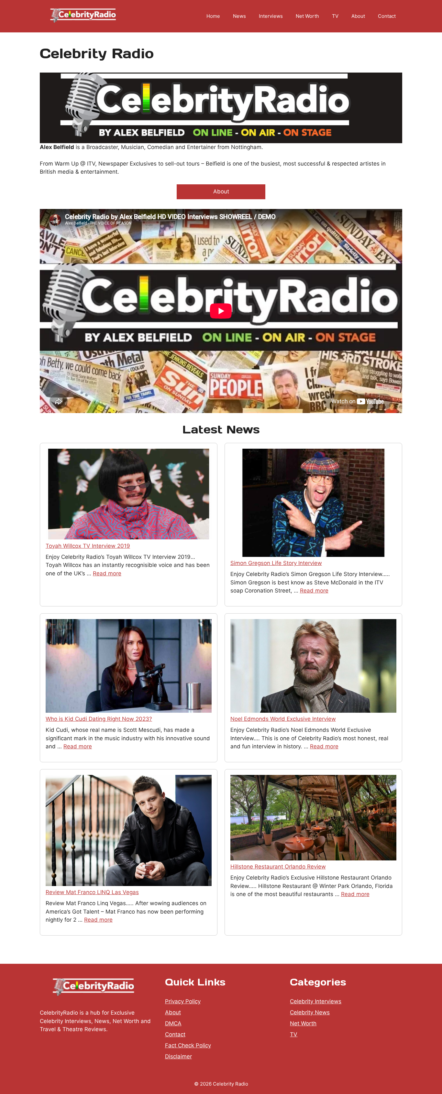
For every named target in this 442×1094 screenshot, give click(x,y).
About (358, 16)
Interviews (271, 16)
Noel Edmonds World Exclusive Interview (283, 719)
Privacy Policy (183, 1001)
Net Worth (307, 16)
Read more (107, 573)
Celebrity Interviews (315, 1001)
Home (213, 16)
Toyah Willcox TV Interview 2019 (88, 546)
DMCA (173, 1023)
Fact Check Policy (188, 1045)
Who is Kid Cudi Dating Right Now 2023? (99, 719)
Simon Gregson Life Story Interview (276, 563)
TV (335, 16)
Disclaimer (178, 1056)
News (239, 16)
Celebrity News (310, 1012)
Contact (387, 16)
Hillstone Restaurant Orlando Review (278, 866)
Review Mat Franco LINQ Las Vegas (92, 892)
